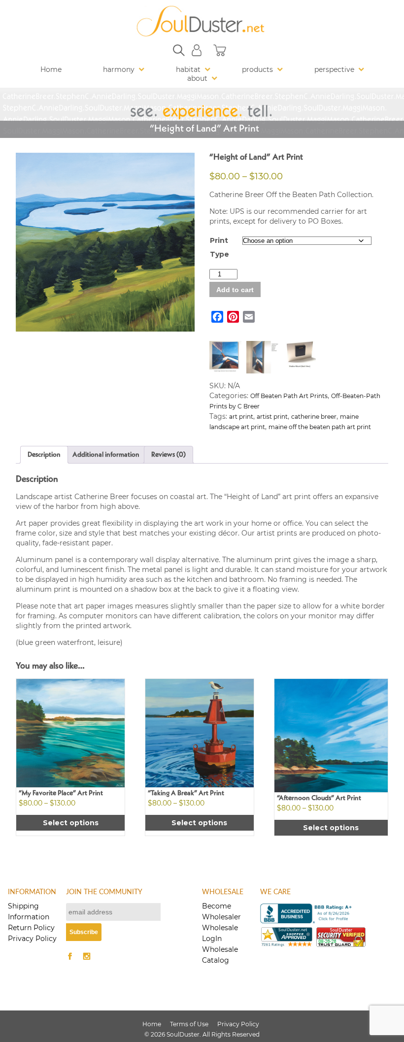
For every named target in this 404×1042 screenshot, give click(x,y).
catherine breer (314, 416)
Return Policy (31, 927)
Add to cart (235, 290)
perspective (334, 69)
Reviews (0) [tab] (168, 454)
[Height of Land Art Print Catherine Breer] (105, 242)
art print (241, 416)
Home (51, 69)
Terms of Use (189, 1024)
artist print (272, 416)
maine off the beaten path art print (320, 427)
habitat (188, 69)
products (257, 69)
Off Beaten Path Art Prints (289, 396)
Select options (71, 822)
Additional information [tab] (105, 454)
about (197, 78)
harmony (119, 69)
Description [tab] (44, 454)
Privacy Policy (32, 938)
